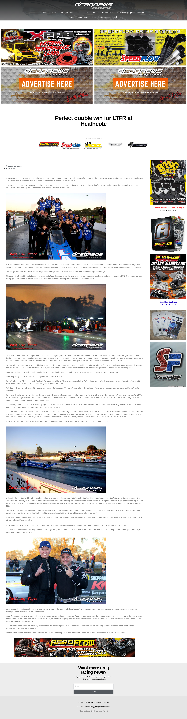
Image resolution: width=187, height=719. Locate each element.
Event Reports (82, 13)
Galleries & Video (66, 13)
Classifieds (104, 17)
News (54, 13)
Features (95, 13)
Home (45, 13)
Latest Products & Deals (79, 17)
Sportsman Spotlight (125, 13)
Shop (94, 17)
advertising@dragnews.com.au (97, 707)
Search (114, 17)
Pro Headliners (107, 13)
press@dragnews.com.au (98, 702)
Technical (140, 13)
